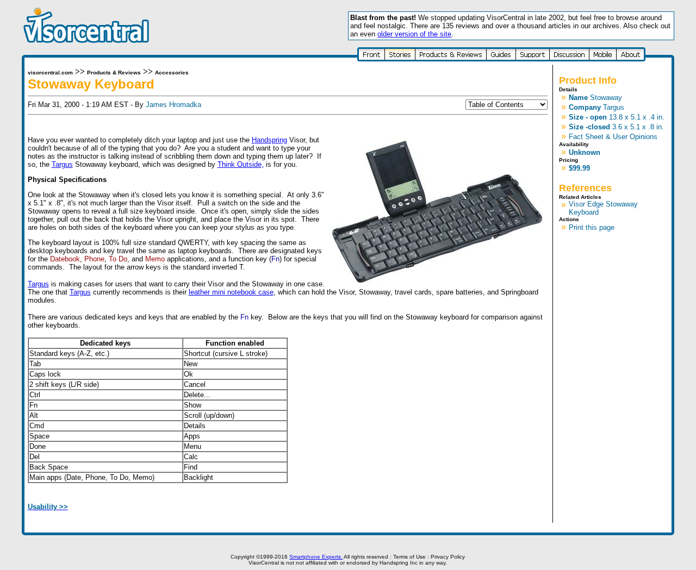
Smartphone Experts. (316, 557)
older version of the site (414, 34)
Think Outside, (240, 164)
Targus (62, 164)
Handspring (269, 140)
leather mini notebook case (231, 292)
